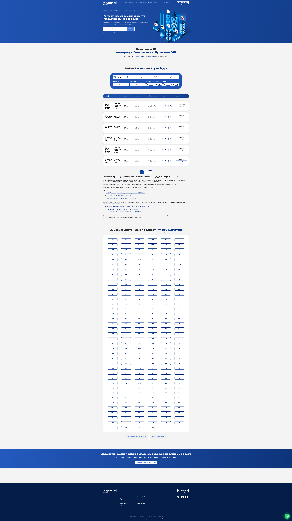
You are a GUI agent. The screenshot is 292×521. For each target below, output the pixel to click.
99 (126, 343)
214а (126, 249)
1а (139, 314)
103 (153, 240)
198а (126, 240)
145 (179, 383)
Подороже (174, 77)
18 (166, 304)
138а (139, 383)
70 (139, 294)
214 (126, 259)
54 (112, 279)
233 (166, 348)
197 (153, 284)
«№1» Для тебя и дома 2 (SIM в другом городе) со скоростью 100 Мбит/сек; (128, 206)
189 (153, 304)
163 (153, 403)
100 (166, 417)
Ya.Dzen (186, 497)
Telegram (182, 497)
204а (139, 348)
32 (166, 343)
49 (126, 338)
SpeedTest (166, 2)
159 (113, 289)
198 (113, 284)
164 (179, 348)
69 (179, 324)
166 (153, 358)
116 (166, 398)
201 (179, 422)
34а (126, 264)
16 (166, 299)
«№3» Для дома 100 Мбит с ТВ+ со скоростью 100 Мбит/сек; (123, 211)
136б (152, 244)
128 (166, 373)
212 (153, 269)
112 (126, 403)
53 (179, 338)
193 (113, 259)
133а (139, 403)
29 (166, 269)
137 (139, 393)
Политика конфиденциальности (155, 516)
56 (139, 422)
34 (152, 398)
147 (139, 274)
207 (179, 408)
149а (126, 333)
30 (179, 378)
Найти (130, 29)
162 (179, 284)
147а (166, 244)
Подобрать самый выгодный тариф (146, 462)
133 (166, 274)
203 (113, 422)
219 (166, 294)
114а (112, 408)
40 (126, 244)
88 (166, 328)
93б (179, 393)
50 (126, 279)
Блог (121, 505)
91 (179, 299)
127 (153, 333)
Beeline (105, 181)
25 (126, 328)
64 (179, 314)
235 (179, 289)
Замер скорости (124, 503)
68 (152, 254)
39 (152, 319)
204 (139, 353)
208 (139, 343)
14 (152, 368)
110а (112, 413)
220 (166, 289)
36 (139, 264)
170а (112, 309)
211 (126, 358)
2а (152, 299)
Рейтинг (150, 2)
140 (179, 249)
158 (139, 319)
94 (179, 240)
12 (166, 422)
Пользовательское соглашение (137, 516)
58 (152, 378)
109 (113, 353)
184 (179, 304)
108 (139, 378)
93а (126, 353)
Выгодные (131, 77)
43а (179, 269)
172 (139, 413)
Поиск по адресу (129, 2)
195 (126, 269)
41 (112, 358)
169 (113, 343)
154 (179, 403)
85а (139, 388)
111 (179, 274)
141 (113, 388)
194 (139, 240)
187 (139, 373)
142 (153, 294)
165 (113, 403)
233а (152, 427)
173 (179, 353)
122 (126, 254)
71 (139, 328)
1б (139, 408)
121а (179, 264)
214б (166, 240)
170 (126, 378)
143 (153, 363)
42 (139, 309)
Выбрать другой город (158, 436)
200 (166, 378)
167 (113, 368)
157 (179, 279)
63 (179, 368)
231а (179, 398)
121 (126, 324)
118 (179, 373)
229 (126, 319)
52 (152, 314)
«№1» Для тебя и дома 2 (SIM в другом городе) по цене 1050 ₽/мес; (125, 193)
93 (112, 299)
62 (126, 383)
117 (113, 373)
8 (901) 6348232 (184, 2)
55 (139, 417)
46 (152, 279)
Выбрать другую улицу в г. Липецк (137, 436)
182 (166, 249)
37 (166, 403)
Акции (155, 2)
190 (139, 289)
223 (113, 393)
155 (113, 269)
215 (113, 240)
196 (139, 324)
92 (139, 363)
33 (112, 398)
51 (139, 254)
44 (166, 314)
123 (139, 249)
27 (112, 378)
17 (152, 259)
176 (179, 319)
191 (126, 289)
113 (153, 422)
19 (152, 383)
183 (126, 417)
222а (139, 284)
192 (166, 413)
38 (166, 254)
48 (112, 244)
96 (126, 413)
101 (126, 299)
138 (113, 319)
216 (126, 314)
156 (126, 294)
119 (166, 279)
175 (179, 343)
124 (113, 333)
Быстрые (145, 77)
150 (126, 348)
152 (139, 358)
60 (152, 417)
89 (139, 398)
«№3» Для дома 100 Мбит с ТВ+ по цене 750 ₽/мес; (121, 198)
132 (166, 333)
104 (113, 249)
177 (126, 373)
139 (153, 324)
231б (139, 368)
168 (179, 417)
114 (179, 328)
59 (179, 358)
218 (166, 368)
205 (166, 284)
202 (139, 427)
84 (152, 249)
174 (153, 348)
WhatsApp (178, 497)
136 (166, 309)
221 (113, 348)
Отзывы (160, 2)
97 (179, 388)
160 (139, 244)
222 (139, 333)
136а (112, 254)
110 (153, 393)
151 (113, 328)
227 (179, 244)
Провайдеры (143, 2)
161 (139, 269)
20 (152, 309)
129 (113, 304)
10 (166, 324)
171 (166, 264)
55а (113, 383)
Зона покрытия (141, 503)
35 (166, 319)
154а (166, 393)
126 (139, 299)
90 (166, 358)
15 (112, 274)
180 (179, 413)
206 (166, 259)
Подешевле (159, 77)
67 (152, 373)
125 (139, 304)
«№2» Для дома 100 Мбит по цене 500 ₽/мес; (119, 195)
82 (152, 413)
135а (126, 304)
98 (152, 408)
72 (179, 309)
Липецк (106, 4)
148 (153, 289)
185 (153, 343)
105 (126, 284)
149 (126, 427)
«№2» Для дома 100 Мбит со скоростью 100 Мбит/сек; (122, 209)
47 (126, 274)
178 (126, 309)
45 (166, 363)
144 (166, 338)
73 (152, 328)
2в (152, 353)
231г (126, 408)
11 (139, 279)
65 (126, 368)
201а (112, 338)
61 (112, 264)
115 (166, 408)
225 (113, 363)
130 (113, 427)
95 (152, 274)
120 (126, 388)
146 (126, 398)
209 (166, 388)
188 (153, 338)
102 (179, 294)
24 (139, 338)
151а (139, 259)
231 (113, 314)
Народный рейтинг (142, 496)
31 (112, 294)
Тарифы (137, 2)
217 (179, 333)
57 (166, 353)
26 (166, 383)
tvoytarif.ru (109, 2)
